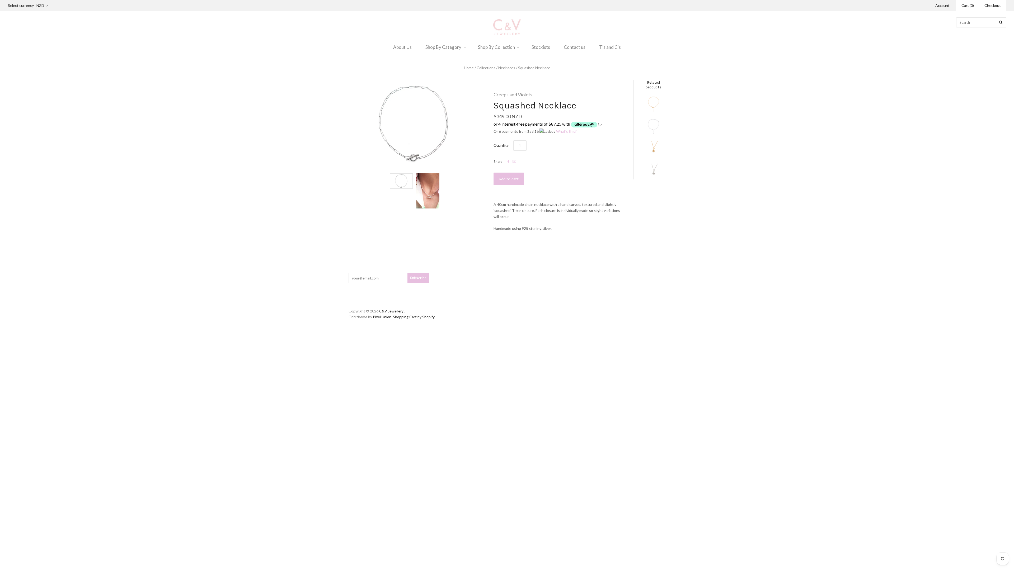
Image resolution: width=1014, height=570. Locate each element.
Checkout (992, 5)
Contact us (574, 47)
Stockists (541, 47)
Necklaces (506, 67)
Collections (486, 67)
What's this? (566, 131)
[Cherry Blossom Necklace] (653, 171)
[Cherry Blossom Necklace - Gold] (653, 149)
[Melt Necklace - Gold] (653, 104)
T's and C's (610, 47)
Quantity (501, 145)
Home (469, 67)
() (967, 5)
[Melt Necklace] (653, 126)
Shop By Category (443, 47)
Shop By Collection (496, 47)
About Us (402, 47)
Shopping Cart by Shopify (413, 317)
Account (942, 5)
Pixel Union (382, 317)
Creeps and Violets (513, 94)
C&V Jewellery (391, 311)
